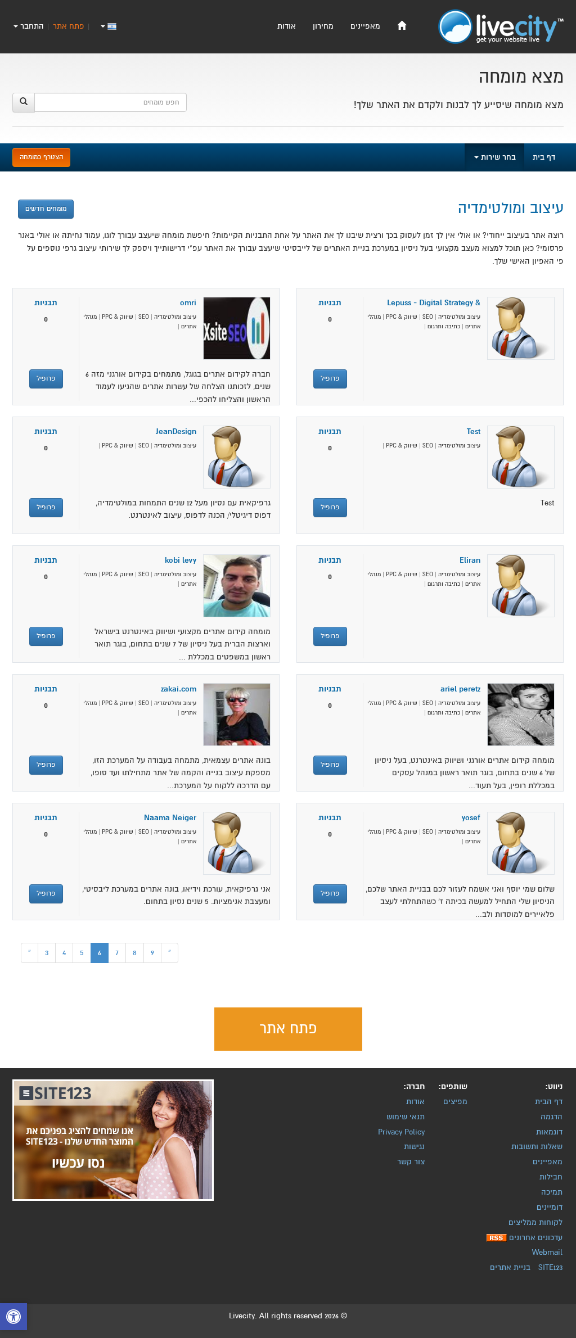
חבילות (550, 1177)
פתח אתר (68, 26)
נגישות (414, 1146)
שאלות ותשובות (536, 1146)
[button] (13, 1318)
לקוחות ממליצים (535, 1222)
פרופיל (330, 378)
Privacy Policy (401, 1132)
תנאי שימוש (405, 1117)
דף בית (544, 157)
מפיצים (455, 1101)
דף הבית (548, 1101)
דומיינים (549, 1207)
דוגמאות (549, 1132)
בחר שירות (497, 157)
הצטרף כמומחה (41, 157)
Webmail (547, 1252)
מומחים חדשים (45, 209)
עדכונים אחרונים (535, 1237)
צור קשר (411, 1162)
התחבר (31, 26)
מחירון (323, 26)
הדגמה (551, 1117)
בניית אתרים (510, 1267)
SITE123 (550, 1267)
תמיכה (551, 1192)
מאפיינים (365, 26)
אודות (286, 26)
